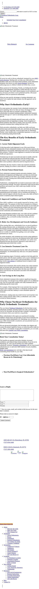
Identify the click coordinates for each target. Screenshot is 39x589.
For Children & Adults (13, 541)
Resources (7, 571)
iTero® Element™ (12, 551)
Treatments (7, 533)
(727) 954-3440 (9, 442)
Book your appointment (7, 350)
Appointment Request (13, 561)
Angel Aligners (11, 553)
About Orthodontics (13, 535)
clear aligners (11, 261)
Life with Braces (12, 579)
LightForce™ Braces (13, 546)
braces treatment (22, 83)
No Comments (30, 44)
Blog (5, 580)
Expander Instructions (13, 575)
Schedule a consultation (19, 345)
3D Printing (10, 550)
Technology (7, 545)
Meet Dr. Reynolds (12, 529)
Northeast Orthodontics (16, 308)
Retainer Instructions (13, 574)
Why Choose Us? (12, 532)
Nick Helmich (12, 44)
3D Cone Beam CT (13, 554)
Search (2, 13)
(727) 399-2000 (9, 449)
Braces (9, 537)
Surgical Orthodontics (13, 540)
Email (2, 404)
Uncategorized (19, 28)
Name (2, 402)
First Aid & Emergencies (14, 572)
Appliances (10, 548)
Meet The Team (11, 530)
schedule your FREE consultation (18, 330)
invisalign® (10, 538)
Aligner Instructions (13, 577)
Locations (6, 556)
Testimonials (10, 569)
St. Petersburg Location (14, 558)
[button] (1, 17)
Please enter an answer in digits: (9, 414)
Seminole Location (12, 559)
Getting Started (11, 566)
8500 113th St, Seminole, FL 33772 (15, 447)
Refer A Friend (11, 562)
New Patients (7, 564)
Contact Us (7, 582)
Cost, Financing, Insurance (15, 567)
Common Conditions (13, 543)
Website (2, 406)
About (5, 527)
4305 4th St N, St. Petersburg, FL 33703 (16, 440)
